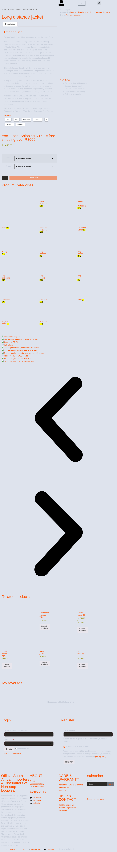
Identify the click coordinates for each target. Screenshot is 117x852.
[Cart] (81, 3)
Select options (44, 627)
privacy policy (100, 756)
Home (4, 9)
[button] (99, 3)
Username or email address (19, 730)
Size (8, 158)
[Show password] (51, 743)
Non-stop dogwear (73, 15)
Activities (11, 9)
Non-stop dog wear (102, 12)
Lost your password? (12, 753)
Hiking (18, 9)
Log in (9, 749)
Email (89, 781)
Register (69, 762)
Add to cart (33, 178)
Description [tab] (10, 24)
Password (12, 739)
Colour (8, 166)
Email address (74, 730)
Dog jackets (83, 12)
